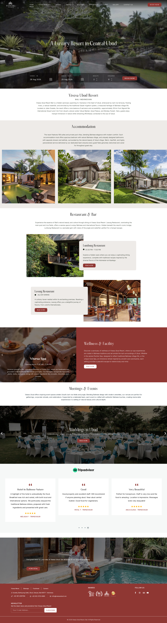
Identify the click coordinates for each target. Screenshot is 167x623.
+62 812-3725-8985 (38, 596)
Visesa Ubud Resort (78, 619)
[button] (7, 176)
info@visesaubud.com (59, 596)
